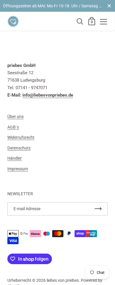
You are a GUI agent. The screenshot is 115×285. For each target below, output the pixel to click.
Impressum (17, 168)
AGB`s (13, 127)
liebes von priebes (63, 280)
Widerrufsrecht (20, 137)
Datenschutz (19, 148)
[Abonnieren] (98, 208)
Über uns (15, 116)
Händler (14, 158)
